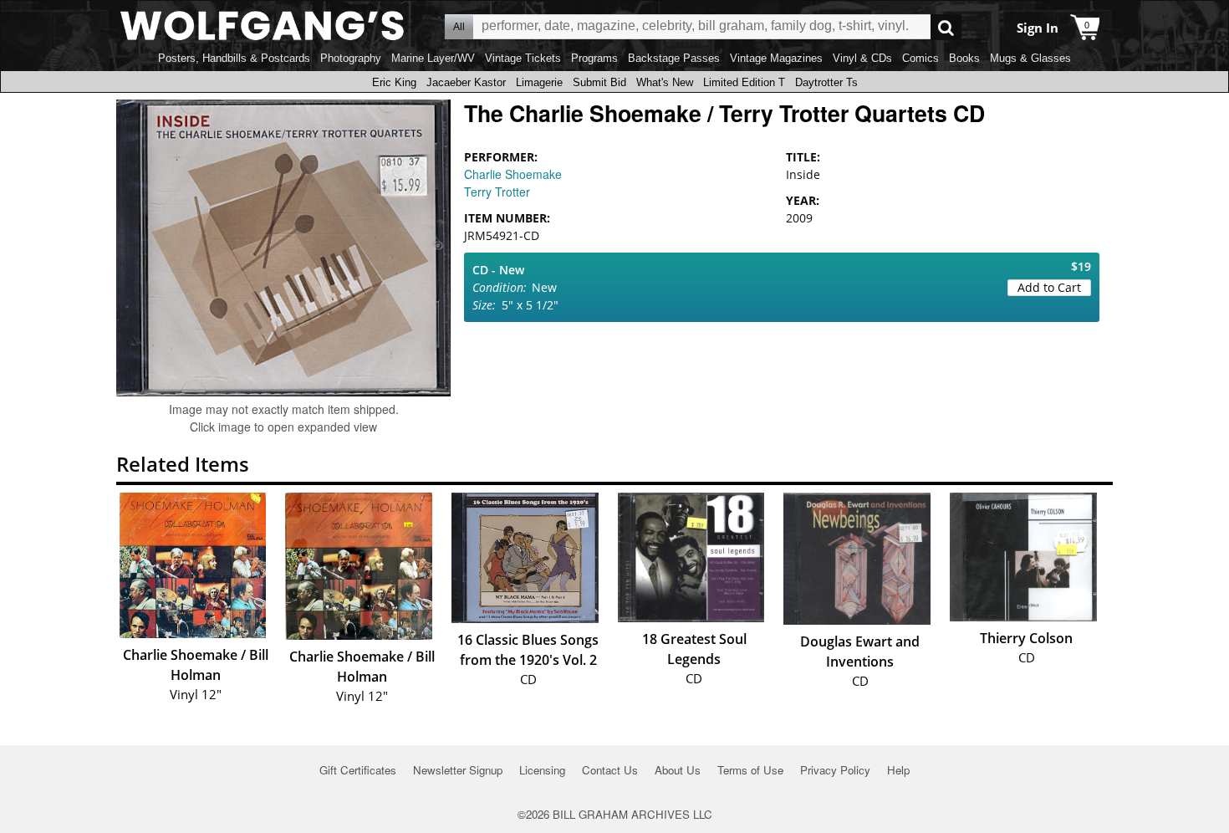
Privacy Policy (835, 770)
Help (898, 770)
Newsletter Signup (457, 770)
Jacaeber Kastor (466, 82)
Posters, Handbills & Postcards (234, 58)
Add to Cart (1049, 287)
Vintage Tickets (523, 58)
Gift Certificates (357, 770)
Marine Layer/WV (433, 58)
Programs (594, 58)
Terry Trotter (497, 191)
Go (946, 27)
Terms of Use (750, 770)
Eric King (394, 82)
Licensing (542, 770)
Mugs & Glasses (1030, 58)
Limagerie (539, 82)
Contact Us (610, 770)
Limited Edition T (744, 82)
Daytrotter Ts (826, 82)
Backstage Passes (674, 58)
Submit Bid (599, 82)
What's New (664, 82)
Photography (350, 58)
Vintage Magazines (776, 58)
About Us (678, 770)
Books (964, 58)
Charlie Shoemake (513, 174)
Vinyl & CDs (862, 58)
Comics (920, 58)
